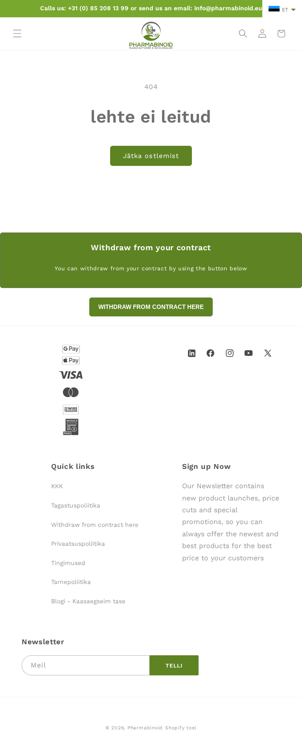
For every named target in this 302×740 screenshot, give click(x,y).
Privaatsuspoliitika (78, 543)
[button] (17, 33)
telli (174, 665)
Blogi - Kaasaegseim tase (88, 601)
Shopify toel (181, 728)
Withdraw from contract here (94, 524)
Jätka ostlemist (151, 156)
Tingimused (68, 563)
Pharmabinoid (145, 728)
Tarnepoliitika (71, 582)
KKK (57, 486)
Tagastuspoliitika (75, 505)
